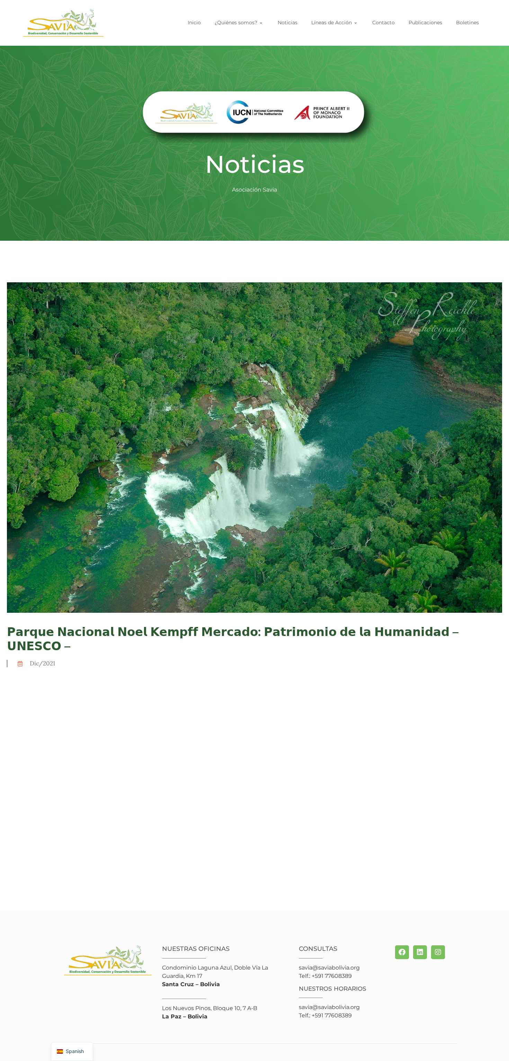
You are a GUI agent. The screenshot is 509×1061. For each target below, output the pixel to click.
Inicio (194, 22)
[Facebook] (402, 952)
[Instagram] (438, 952)
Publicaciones (425, 22)
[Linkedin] (420, 952)
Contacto (383, 22)
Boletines (467, 22)
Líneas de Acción (331, 22)
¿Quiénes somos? (236, 22)
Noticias (287, 22)
